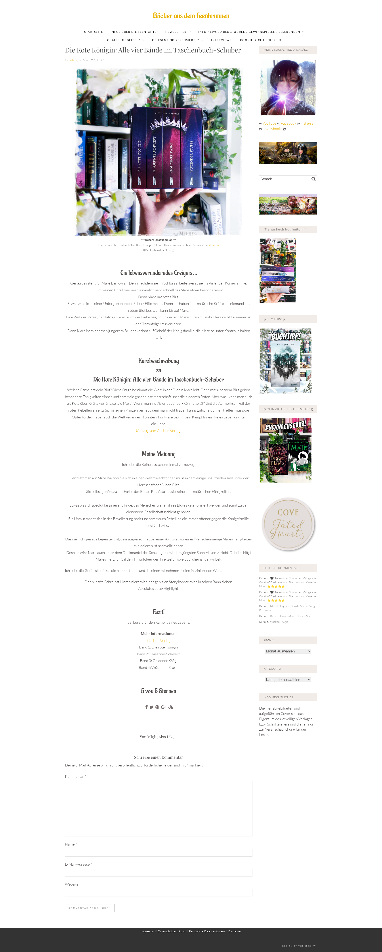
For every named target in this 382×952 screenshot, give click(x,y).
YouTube (270, 123)
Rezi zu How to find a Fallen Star (290, 616)
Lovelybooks (272, 128)
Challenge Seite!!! (123, 40)
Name (71, 844)
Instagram (308, 123)
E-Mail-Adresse (78, 864)
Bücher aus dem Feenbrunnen (191, 16)
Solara (73, 60)
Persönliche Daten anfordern (207, 931)
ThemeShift (307, 946)
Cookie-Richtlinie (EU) (260, 40)
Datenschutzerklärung (171, 931)
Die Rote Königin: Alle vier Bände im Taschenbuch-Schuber (153, 49)
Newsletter (176, 31)
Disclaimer (234, 931)
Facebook (289, 123)
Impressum (147, 931)
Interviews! (222, 40)
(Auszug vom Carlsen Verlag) (158, 430)
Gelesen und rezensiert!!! (175, 40)
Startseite (93, 31)
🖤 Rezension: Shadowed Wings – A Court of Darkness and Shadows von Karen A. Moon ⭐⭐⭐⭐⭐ (288, 582)
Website (71, 884)
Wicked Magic (279, 621)
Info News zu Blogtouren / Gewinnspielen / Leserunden (249, 31)
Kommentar (75, 776)
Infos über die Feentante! (134, 31)
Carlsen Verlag (158, 640)
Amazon (214, 245)
